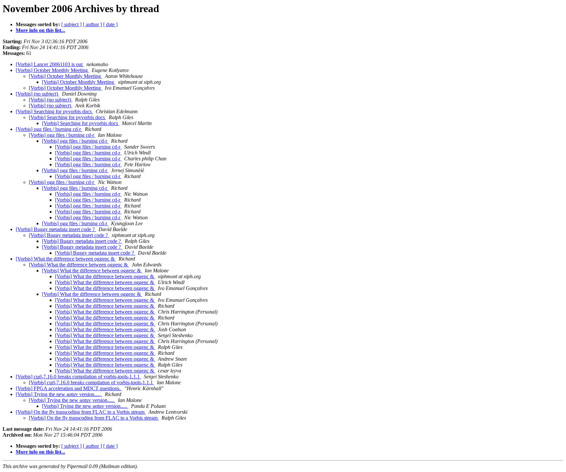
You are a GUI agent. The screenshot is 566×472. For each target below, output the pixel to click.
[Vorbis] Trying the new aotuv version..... (59, 394)
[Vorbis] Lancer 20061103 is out (50, 64)
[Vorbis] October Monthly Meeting (52, 70)
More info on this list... (40, 30)
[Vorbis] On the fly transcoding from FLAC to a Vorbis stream (81, 412)
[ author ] (92, 24)
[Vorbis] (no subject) (37, 94)
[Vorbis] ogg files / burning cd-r (49, 129)
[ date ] (110, 24)
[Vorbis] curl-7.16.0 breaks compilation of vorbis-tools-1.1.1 (78, 376)
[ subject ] (71, 24)
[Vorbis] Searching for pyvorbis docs (54, 111)
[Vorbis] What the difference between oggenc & (66, 259)
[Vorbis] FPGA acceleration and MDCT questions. (69, 388)
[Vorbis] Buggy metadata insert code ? (56, 229)
